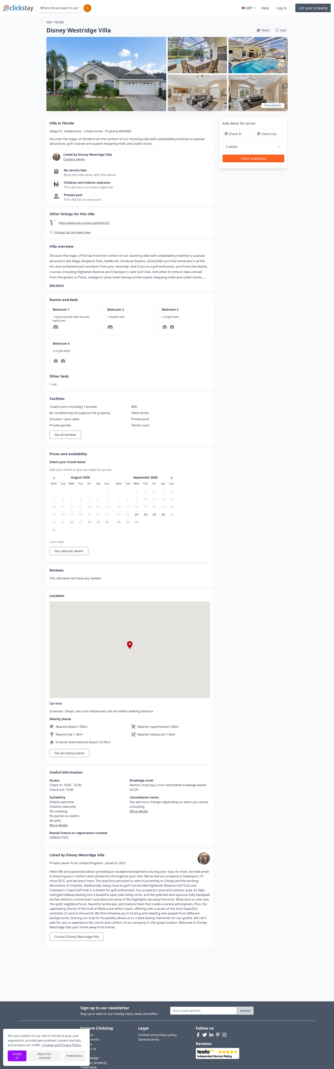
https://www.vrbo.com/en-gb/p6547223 (84, 223)
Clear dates (56, 542)
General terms (148, 1039)
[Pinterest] (218, 1034)
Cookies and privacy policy (157, 1035)
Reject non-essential (44, 1056)
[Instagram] (224, 1034)
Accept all (17, 1056)
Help (265, 8)
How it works (90, 1039)
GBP (248, 8)
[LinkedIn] (211, 1034)
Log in (282, 8)
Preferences (74, 1056)
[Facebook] (198, 1034)
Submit (245, 1011)
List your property (313, 8)
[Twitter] (204, 1034)
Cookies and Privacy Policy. (61, 1045)
